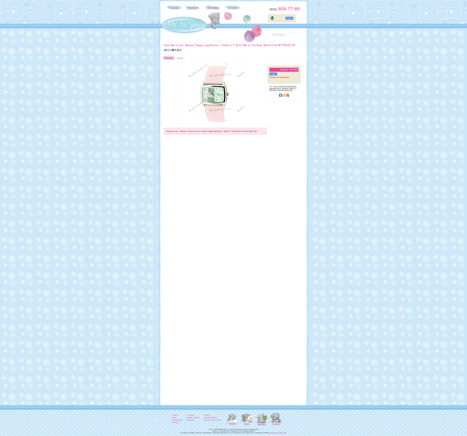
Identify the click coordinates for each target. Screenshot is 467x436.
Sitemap (175, 422)
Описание (169, 58)
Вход (174, 417)
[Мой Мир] (173, 50)
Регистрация (177, 420)
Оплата (232, 7)
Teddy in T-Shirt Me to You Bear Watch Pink (283, 89)
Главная (174, 7)
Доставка (213, 7)
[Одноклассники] (170, 50)
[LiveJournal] (175, 50)
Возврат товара (193, 417)
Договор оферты (210, 417)
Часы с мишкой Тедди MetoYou (284, 86)
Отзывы (180, 58)
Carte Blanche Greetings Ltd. (278, 432)
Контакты (193, 7)
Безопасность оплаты (212, 420)
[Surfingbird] (180, 50)
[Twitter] (168, 50)
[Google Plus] (178, 50)
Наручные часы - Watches (278, 88)
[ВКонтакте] (165, 50)
